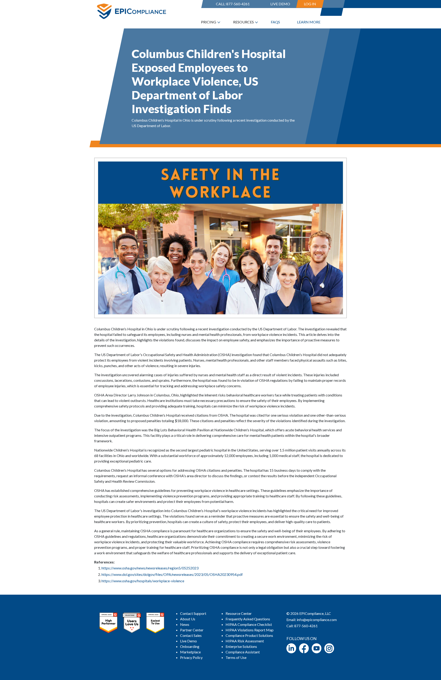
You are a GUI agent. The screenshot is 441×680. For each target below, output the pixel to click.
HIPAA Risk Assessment (245, 641)
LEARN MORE (308, 22)
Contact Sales (191, 635)
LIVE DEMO (280, 4)
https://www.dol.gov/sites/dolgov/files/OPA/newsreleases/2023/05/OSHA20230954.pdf (172, 574)
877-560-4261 (238, 4)
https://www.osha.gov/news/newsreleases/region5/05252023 (150, 568)
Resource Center (239, 613)
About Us (187, 619)
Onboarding (189, 646)
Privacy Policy (191, 657)
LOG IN (310, 4)
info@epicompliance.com (317, 619)
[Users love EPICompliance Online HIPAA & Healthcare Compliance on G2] (132, 622)
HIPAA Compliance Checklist (249, 624)
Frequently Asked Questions (248, 619)
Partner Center (192, 630)
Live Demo (188, 641)
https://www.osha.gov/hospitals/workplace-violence (143, 581)
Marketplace (190, 652)
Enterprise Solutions (241, 646)
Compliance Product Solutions (249, 635)
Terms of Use (236, 657)
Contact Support (193, 613)
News (184, 624)
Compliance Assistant (243, 652)
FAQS (275, 22)
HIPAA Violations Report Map (250, 630)
